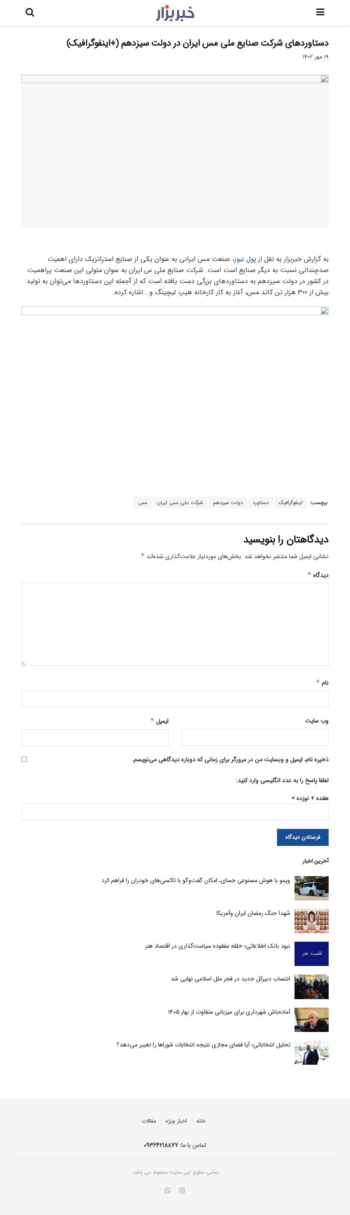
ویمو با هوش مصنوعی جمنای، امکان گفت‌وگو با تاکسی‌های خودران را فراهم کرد (196, 880)
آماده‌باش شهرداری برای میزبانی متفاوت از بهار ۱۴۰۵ (229, 1012)
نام (322, 683)
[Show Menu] (320, 13)
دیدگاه (318, 575)
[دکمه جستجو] (30, 13)
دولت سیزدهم (228, 503)
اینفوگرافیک (291, 503)
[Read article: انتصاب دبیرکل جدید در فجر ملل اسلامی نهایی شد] (312, 986)
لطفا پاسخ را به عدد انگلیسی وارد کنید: (282, 780)
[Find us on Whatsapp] (168, 1191)
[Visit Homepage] (175, 12)
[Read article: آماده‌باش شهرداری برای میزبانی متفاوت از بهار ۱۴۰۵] (312, 1020)
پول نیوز (245, 259)
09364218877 (161, 1145)
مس (142, 503)
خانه (201, 1121)
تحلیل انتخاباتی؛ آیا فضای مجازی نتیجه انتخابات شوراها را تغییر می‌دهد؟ (203, 1044)
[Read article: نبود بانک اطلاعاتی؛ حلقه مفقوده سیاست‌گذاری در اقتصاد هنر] (312, 954)
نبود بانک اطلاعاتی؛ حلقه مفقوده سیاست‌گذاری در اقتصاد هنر (217, 946)
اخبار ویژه (176, 1121)
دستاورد (261, 503)
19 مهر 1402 (316, 56)
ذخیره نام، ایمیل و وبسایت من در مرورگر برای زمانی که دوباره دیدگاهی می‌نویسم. (230, 759)
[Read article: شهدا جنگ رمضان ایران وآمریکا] (312, 921)
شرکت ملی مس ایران (180, 503)
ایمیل (159, 721)
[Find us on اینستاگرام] (182, 1191)
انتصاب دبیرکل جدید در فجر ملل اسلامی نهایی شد (230, 978)
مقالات (149, 1121)
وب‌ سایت (317, 720)
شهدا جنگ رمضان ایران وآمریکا (253, 913)
